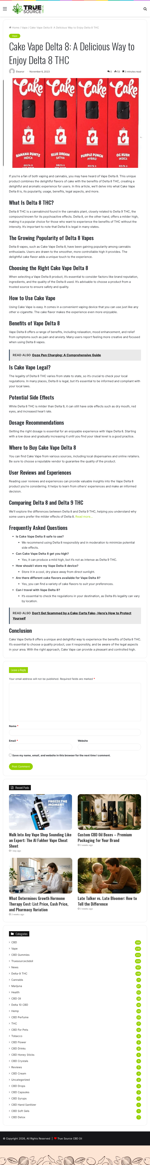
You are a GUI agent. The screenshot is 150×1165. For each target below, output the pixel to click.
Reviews (16, 1067)
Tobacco (16, 1036)
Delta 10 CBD (19, 1004)
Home (15, 27)
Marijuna (16, 986)
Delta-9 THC (19, 973)
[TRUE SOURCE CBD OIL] (28, 8)
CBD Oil (16, 998)
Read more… (84, 516)
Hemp (15, 1011)
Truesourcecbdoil (22, 961)
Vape (24, 27)
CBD (14, 942)
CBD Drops (18, 1086)
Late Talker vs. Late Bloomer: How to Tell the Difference (107, 901)
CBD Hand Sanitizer (23, 1104)
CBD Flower (18, 1042)
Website (83, 740)
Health (15, 992)
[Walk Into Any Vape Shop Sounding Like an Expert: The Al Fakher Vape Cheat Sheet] (40, 812)
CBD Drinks (18, 1048)
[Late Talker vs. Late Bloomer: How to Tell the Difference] (109, 876)
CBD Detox (18, 1117)
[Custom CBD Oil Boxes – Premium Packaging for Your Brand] (109, 812)
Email (13, 740)
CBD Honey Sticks (22, 1054)
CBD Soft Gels (20, 1110)
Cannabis (17, 979)
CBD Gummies (20, 954)
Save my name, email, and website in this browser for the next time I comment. (61, 755)
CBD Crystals (19, 1061)
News (14, 967)
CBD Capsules (20, 1092)
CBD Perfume (20, 1017)
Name (13, 726)
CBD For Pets (19, 1029)
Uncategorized (20, 1079)
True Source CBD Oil (69, 1138)
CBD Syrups (19, 1098)
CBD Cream (18, 1073)
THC (14, 1023)
